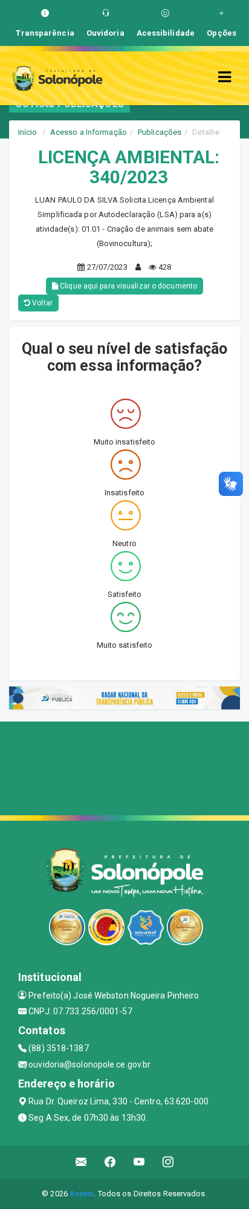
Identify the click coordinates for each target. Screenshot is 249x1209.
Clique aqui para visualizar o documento (127, 286)
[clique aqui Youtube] (139, 1162)
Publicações (159, 132)
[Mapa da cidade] (124, 767)
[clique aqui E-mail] (81, 1162)
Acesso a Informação (88, 132)
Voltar (41, 303)
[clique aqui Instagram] (168, 1162)
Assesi (82, 1193)
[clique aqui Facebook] (110, 1162)
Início (27, 132)
